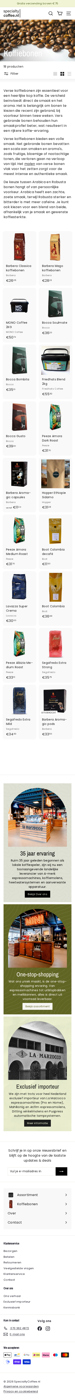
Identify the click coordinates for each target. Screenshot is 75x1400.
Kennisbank (12, 1307)
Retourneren (12, 1262)
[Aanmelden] (61, 1171)
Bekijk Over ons (37, 894)
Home (7, 43)
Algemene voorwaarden (21, 1386)
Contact (9, 1280)
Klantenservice (14, 1274)
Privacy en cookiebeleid (21, 1391)
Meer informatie (37, 1123)
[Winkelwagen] (60, 13)
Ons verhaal (12, 1296)
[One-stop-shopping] (37, 938)
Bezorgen (11, 1251)
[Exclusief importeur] (37, 1050)
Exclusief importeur (17, 1302)
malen (29, 163)
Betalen (9, 1257)
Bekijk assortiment (37, 1006)
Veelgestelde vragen (19, 1268)
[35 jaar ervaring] (37, 817)
